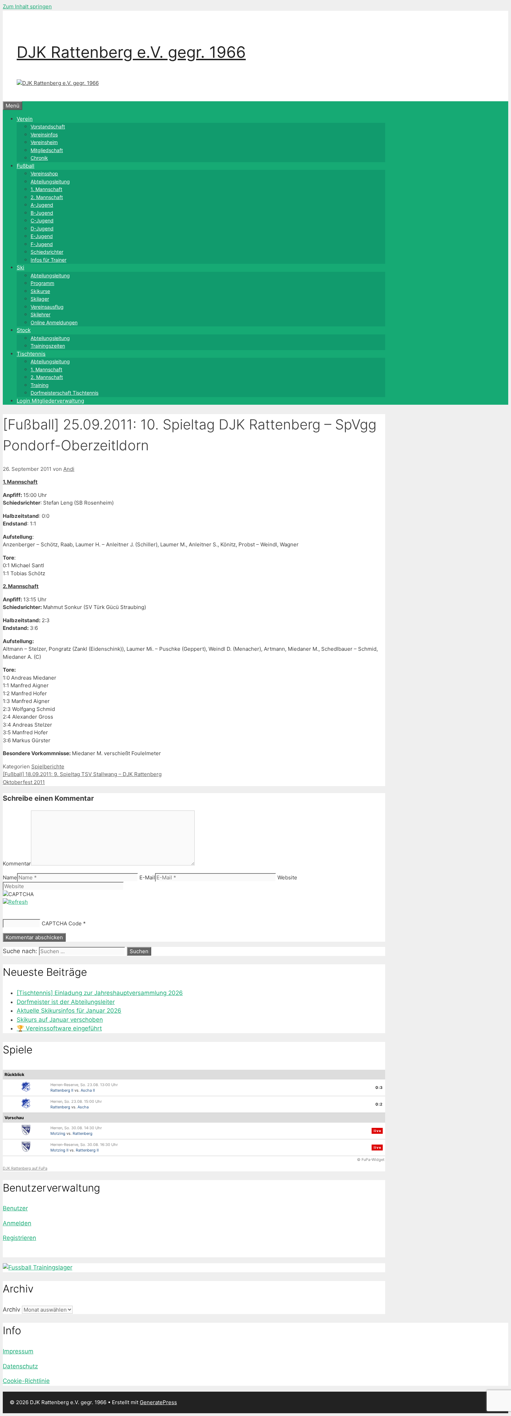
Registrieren (19, 1237)
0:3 (379, 1087)
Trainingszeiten (48, 346)
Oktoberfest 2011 (24, 782)
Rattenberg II (61, 1090)
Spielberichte (47, 766)
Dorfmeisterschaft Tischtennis (64, 393)
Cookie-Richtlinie (26, 1380)
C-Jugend (42, 220)
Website (287, 877)
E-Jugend (42, 236)
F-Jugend (42, 244)
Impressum (18, 1351)
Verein (25, 119)
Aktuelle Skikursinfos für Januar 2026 (69, 1010)
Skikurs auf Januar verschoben (60, 1019)
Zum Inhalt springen (27, 6)
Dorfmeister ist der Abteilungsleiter (66, 1001)
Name (10, 877)
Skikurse (40, 291)
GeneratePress (158, 1402)
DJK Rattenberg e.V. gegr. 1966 (131, 52)
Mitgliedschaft (47, 150)
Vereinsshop (44, 173)
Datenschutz (20, 1366)
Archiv (11, 1309)
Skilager (40, 299)
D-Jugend (42, 228)
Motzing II (59, 1150)
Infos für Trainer (48, 260)
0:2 (379, 1104)
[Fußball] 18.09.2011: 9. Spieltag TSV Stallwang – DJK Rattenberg (82, 774)
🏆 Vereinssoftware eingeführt (59, 1028)
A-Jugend (42, 205)
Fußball (25, 166)
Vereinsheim (44, 142)
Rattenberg (60, 1107)
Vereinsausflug (47, 307)
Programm (42, 283)
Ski (20, 267)
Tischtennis (31, 353)
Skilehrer (40, 314)
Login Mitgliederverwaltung (50, 400)
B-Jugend (42, 213)
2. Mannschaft (47, 197)
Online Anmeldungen (54, 322)
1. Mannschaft (46, 189)
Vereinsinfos (44, 134)
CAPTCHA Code (62, 923)
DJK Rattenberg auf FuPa (25, 1168)
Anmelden (17, 1223)
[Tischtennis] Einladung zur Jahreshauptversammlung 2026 (100, 992)
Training (40, 385)
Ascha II (88, 1090)
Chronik (39, 158)
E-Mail (147, 877)
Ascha (83, 1107)
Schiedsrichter (47, 252)
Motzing (57, 1133)
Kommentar (17, 863)
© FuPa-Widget (370, 1159)
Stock (24, 330)
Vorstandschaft (48, 126)
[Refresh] (15, 902)
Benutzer (15, 1208)
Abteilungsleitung (50, 181)
